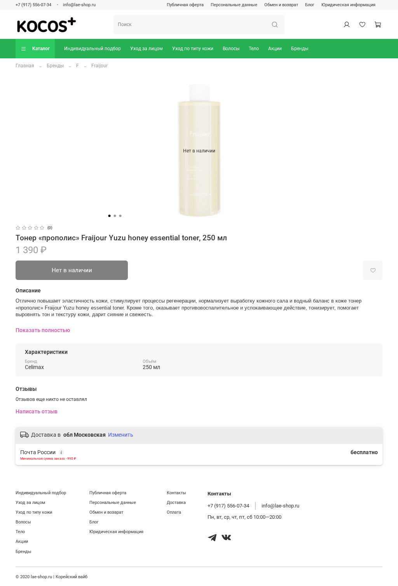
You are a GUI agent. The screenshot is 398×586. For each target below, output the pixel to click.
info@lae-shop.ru (79, 4)
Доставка (176, 502)
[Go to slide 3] (120, 216)
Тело (254, 48)
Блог (309, 4)
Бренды (299, 48)
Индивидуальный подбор (92, 48)
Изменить (120, 435)
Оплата (174, 512)
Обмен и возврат (281, 4)
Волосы (231, 48)
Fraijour (99, 65)
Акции (275, 48)
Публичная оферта (185, 4)
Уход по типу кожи (192, 48)
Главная (25, 65)
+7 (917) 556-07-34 (33, 4)
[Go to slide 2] (115, 216)
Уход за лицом (146, 48)
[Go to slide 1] (109, 216)
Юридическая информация (348, 4)
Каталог (41, 48)
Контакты (176, 492)
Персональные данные (234, 4)
